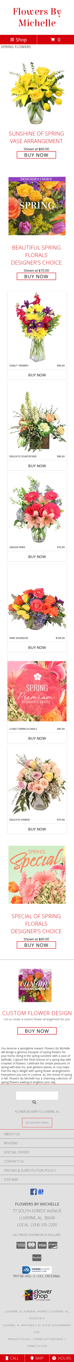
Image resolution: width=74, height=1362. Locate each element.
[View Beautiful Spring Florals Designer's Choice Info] (37, 206)
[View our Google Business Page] (40, 1193)
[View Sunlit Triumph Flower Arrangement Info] (37, 328)
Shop (21, 39)
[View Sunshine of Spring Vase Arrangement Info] (37, 92)
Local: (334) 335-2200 (37, 1224)
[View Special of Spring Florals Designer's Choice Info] (37, 875)
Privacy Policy (19, 1339)
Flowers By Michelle (37, 17)
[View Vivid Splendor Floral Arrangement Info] (37, 600)
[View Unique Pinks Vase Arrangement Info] (37, 509)
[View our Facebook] (33, 1193)
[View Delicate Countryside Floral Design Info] (37, 418)
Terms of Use (37, 1346)
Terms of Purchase (49, 1339)
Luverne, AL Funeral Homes (26, 1311)
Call (13, 1358)
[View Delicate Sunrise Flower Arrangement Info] (37, 782)
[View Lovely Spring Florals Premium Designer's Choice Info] (37, 691)
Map (39, 1358)
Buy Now (36, 155)
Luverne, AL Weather (19, 1325)
